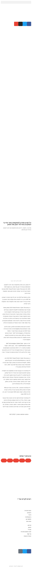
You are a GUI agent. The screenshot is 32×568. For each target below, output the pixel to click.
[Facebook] (29, 551)
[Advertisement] (16, 48)
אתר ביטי (29, 228)
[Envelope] (16, 24)
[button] (16, 2)
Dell (7, 343)
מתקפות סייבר (15, 329)
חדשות (24, 228)
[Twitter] (25, 551)
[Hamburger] (20, 551)
